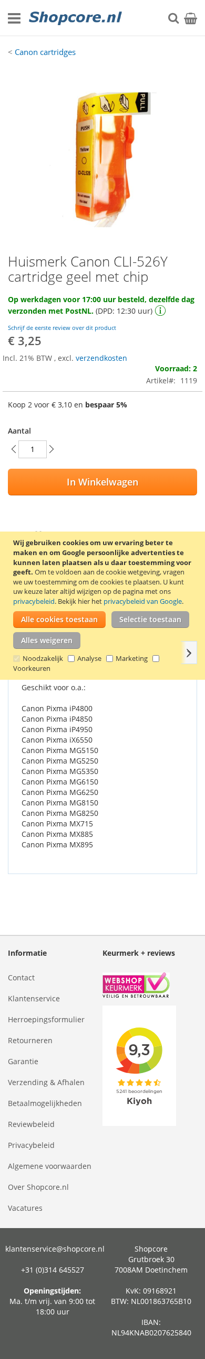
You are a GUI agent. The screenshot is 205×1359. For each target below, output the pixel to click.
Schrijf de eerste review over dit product (62, 328)
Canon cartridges (45, 52)
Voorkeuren (31, 668)
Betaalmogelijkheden (45, 1103)
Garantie (23, 1061)
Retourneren (30, 1040)
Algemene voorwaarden (49, 1166)
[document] (103, 605)
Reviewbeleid (31, 1124)
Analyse (89, 658)
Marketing (132, 658)
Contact (21, 977)
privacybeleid (34, 601)
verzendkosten (101, 358)
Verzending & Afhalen (46, 1082)
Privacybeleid (31, 1145)
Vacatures (25, 1208)
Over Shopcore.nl (38, 1187)
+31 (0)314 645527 (52, 1270)
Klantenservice (34, 998)
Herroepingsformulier (46, 1019)
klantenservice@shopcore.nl (55, 1249)
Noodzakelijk (43, 658)
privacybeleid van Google (143, 601)
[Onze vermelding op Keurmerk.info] (149, 986)
